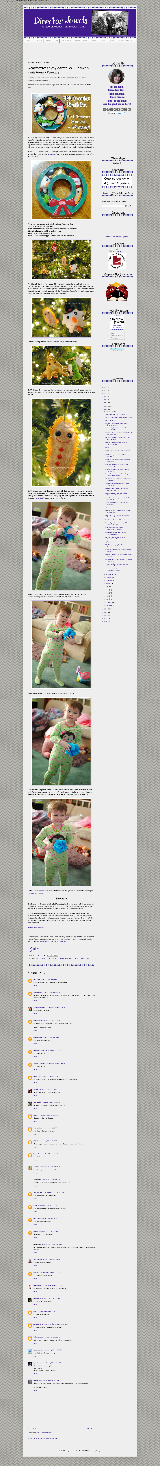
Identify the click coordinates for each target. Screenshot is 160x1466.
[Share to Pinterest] (57, 955)
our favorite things (78, 958)
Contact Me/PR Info (125, 41)
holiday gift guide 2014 (52, 958)
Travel (85, 41)
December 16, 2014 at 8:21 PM (52, 1350)
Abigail (35, 1141)
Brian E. (35, 1380)
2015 (106, 406)
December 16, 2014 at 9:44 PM (49, 1380)
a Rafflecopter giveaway (36, 927)
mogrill (35, 1231)
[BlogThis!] (50, 955)
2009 (106, 621)
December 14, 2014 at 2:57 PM (48, 1311)
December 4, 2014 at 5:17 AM (48, 1128)
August (108, 583)
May (107, 593)
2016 (106, 403)
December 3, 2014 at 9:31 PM (51, 1102)
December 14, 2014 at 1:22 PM (50, 1298)
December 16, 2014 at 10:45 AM (58, 1324)
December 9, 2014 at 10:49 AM (50, 1259)
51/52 (107, 447)
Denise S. (36, 1272)
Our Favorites (66, 41)
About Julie (38, 41)
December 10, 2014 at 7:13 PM (50, 1272)
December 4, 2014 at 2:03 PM (48, 1141)
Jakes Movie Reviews (40, 1324)
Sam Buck (36, 1259)
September (109, 580)
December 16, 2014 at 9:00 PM (51, 1363)
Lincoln (93, 41)
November (109, 574)
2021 (106, 390)
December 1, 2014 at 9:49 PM (47, 979)
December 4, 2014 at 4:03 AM (48, 1115)
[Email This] (48, 955)
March (108, 599)
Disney (77, 41)
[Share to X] (52, 955)
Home (28, 41)
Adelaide (102, 41)
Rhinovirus (39, 498)
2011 (106, 615)
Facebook (31, 893)
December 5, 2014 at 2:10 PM (54, 1192)
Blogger (98, 1451)
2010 (106, 618)
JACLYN (35, 1089)
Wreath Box (51, 154)
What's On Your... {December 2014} (116, 414)
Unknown (36, 992)
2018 (106, 397)
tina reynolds (37, 1350)
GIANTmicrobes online (38, 891)
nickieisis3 (36, 1050)
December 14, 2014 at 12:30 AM (52, 1285)
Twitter (40, 893)
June (107, 590)
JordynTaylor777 (38, 1192)
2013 (106, 609)
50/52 (107, 507)
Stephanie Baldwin (39, 1007)
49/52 (107, 542)
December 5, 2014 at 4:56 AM (51, 1180)
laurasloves (37, 1363)
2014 (106, 409)
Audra (35, 1311)
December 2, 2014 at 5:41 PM (52, 1020)
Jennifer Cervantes (39, 1063)
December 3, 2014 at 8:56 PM (48, 1076)
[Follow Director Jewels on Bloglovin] (116, 114)
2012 (106, 612)
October (109, 577)
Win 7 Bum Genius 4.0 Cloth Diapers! (117, 520)
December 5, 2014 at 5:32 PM (47, 1205)
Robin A (36, 1076)
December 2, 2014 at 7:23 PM (49, 1037)
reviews (86, 958)
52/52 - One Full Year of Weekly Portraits (118, 417)
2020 (106, 393)
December (109, 412)
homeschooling (64, 958)
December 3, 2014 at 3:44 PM (55, 1063)
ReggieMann (37, 1285)
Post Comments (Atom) (44, 1432)
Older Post (90, 1429)
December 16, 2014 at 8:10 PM (50, 1337)
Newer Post (32, 1429)
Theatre (111, 41)
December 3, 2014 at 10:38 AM (51, 1050)
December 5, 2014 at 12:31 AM (51, 1167)
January (108, 605)
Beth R (35, 979)
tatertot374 (37, 1102)
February (109, 602)
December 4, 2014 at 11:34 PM (48, 1154)
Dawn (35, 1205)
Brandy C (36, 1298)
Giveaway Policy (44, 941)
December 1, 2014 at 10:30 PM (50, 992)
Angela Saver (37, 1020)
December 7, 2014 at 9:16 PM (48, 1231)
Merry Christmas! (110, 420)
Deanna (36, 1128)
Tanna (35, 1154)
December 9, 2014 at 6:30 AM (53, 1244)
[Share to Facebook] (55, 955)
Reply (35, 985)
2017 (106, 400)
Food (56, 41)
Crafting (48, 41)
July (107, 587)
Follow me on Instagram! (117, 237)
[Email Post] (44, 955)
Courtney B (37, 1167)
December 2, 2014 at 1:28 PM (55, 1007)
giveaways (42, 958)
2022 (106, 387)
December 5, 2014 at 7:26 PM (47, 1218)
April (107, 596)
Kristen (35, 1115)
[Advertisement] (70, 52)
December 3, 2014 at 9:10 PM (48, 1089)
